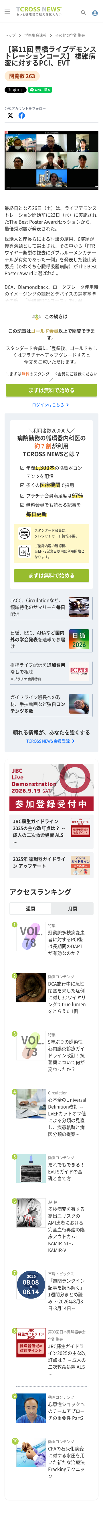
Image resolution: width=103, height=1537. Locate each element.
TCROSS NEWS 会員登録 (51, 741)
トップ (10, 35)
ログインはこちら (51, 405)
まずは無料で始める (51, 390)
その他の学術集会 (70, 35)
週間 (30, 908)
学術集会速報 (35, 35)
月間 (72, 908)
